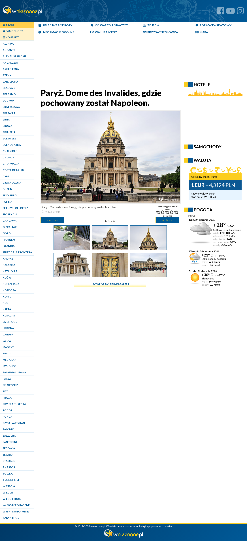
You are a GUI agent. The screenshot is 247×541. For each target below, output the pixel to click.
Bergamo (9, 94)
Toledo (8, 473)
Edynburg (10, 195)
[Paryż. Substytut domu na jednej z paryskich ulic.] (72, 248)
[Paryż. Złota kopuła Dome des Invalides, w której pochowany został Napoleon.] (148, 248)
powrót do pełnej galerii (111, 284)
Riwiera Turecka (14, 404)
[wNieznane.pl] (123, 536)
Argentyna (11, 68)
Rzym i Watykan (14, 422)
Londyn (8, 334)
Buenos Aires (12, 144)
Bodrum (8, 100)
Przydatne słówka (162, 32)
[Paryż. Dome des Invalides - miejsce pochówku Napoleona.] (72, 275)
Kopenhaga (11, 283)
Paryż (7, 378)
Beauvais (9, 87)
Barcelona (10, 81)
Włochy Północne (16, 505)
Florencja (10, 214)
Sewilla (8, 454)
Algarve (8, 43)
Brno (6, 119)
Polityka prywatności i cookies (156, 526)
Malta (7, 353)
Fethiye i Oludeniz (15, 208)
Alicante (9, 49)
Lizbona (8, 328)
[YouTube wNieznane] (230, 12)
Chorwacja (11, 163)
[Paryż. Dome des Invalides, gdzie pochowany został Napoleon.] (110, 248)
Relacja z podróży (57, 25)
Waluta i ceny (106, 32)
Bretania (9, 113)
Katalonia (10, 271)
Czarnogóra (12, 182)
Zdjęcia (153, 25)
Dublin (7, 189)
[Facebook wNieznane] (220, 12)
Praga (7, 397)
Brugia (7, 125)
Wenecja (9, 486)
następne (167, 219)
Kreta (7, 309)
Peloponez (10, 385)
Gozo (7, 233)
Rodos (7, 410)
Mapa (204, 32)
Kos (5, 302)
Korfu (7, 296)
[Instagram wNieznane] (240, 12)
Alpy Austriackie (14, 56)
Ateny (7, 75)
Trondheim (11, 479)
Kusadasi (9, 315)
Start (10, 24)
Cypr (6, 176)
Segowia (9, 448)
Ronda (7, 416)
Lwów (7, 340)
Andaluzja (10, 62)
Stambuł (9, 460)
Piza (5, 391)
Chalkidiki (10, 151)
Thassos (9, 467)
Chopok (8, 157)
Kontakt (12, 37)
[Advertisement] (124, 62)
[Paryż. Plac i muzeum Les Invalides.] (148, 275)
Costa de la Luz (13, 170)
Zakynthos (11, 517)
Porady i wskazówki (216, 25)
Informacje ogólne (58, 32)
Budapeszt (10, 138)
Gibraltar (10, 227)
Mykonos (9, 366)
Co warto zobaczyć (111, 25)
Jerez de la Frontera (17, 252)
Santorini (10, 441)
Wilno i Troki (12, 498)
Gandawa (9, 220)
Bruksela (9, 132)
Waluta (202, 160)
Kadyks (8, 258)
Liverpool (10, 321)
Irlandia (9, 245)
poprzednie (52, 219)
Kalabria (9, 264)
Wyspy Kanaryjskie (16, 511)
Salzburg (9, 435)
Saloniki (8, 429)
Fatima (7, 201)
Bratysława (11, 106)
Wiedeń (8, 492)
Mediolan (9, 359)
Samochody (14, 31)
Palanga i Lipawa (14, 372)
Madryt (8, 347)
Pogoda (203, 209)
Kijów (7, 277)
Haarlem (9, 239)
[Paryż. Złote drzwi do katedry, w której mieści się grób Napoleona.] (110, 275)
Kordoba (9, 290)
